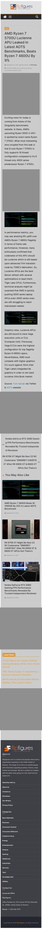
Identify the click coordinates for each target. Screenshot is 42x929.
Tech (6, 28)
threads (14, 70)
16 (7, 68)
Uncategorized (7, 877)
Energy (5, 840)
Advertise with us (8, 782)
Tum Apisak (19, 383)
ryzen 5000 (8, 70)
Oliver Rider (24, 65)
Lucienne (22, 68)
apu (18, 68)
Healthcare (6, 859)
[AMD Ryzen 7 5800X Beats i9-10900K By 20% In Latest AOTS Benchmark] (21, 482)
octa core (28, 68)
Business (5, 822)
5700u (10, 68)
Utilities (5, 881)
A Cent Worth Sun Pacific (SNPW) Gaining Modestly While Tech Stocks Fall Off (21, 663)
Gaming (5, 854)
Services (5, 868)
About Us (5, 787)
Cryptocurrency (8, 836)
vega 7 (19, 70)
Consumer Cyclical (9, 827)
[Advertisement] (21, 94)
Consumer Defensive (10, 831)
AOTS (9, 387)
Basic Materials (8, 818)
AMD (14, 68)
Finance (5, 850)
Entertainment (7, 845)
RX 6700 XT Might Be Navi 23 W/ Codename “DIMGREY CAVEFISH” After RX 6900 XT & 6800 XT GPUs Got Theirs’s (19, 462)
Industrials (6, 863)
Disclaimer (6, 796)
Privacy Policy (7, 805)
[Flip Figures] (5, 16)
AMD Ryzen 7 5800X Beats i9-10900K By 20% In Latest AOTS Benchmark (20, 506)
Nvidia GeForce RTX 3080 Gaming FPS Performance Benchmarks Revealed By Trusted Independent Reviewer (22, 444)
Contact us (6, 792)
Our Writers (6, 801)
